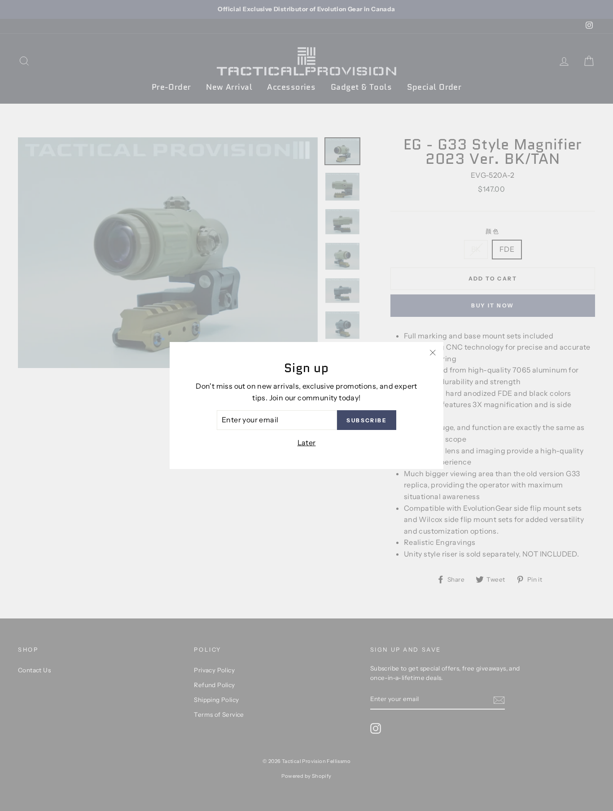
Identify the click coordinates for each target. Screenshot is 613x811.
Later (307, 442)
